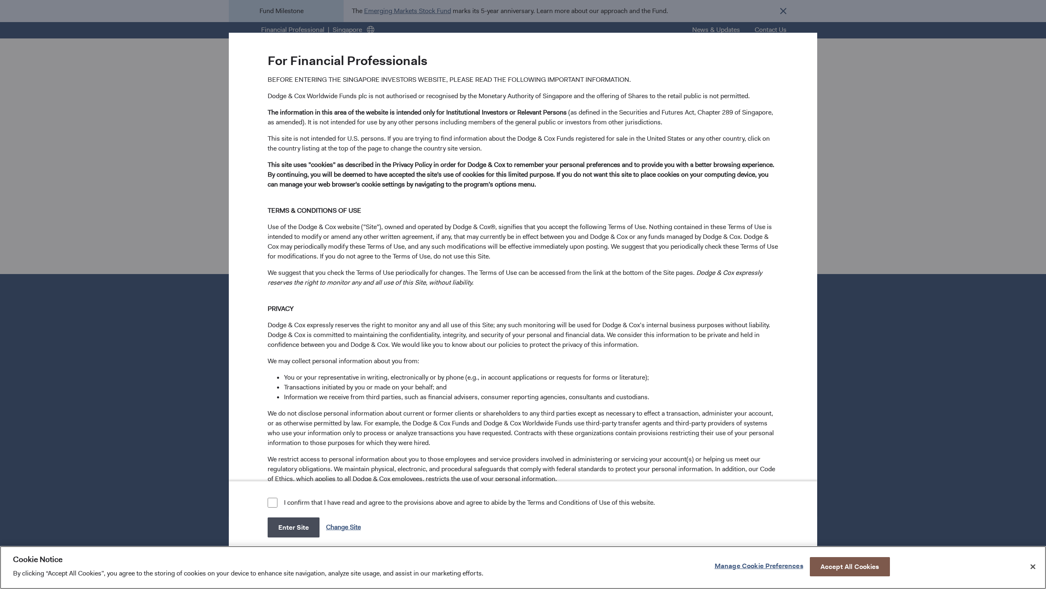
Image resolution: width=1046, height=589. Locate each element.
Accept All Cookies (849, 566)
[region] (523, 567)
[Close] (1033, 567)
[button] (344, 527)
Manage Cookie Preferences (759, 565)
